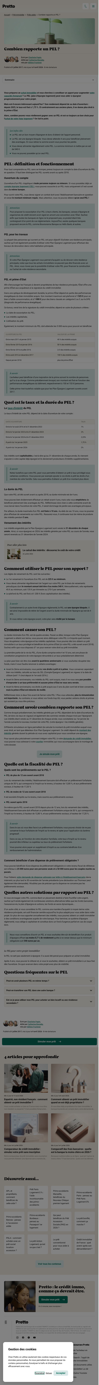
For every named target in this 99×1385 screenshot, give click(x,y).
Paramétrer (39, 1373)
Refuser (49, 1373)
